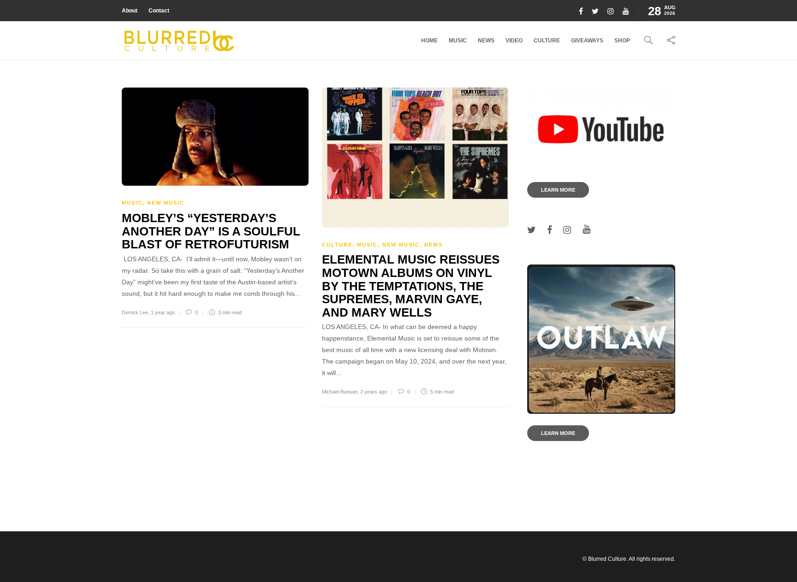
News (486, 40)
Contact (159, 10)
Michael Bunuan (339, 391)
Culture (547, 40)
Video (514, 40)
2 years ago (373, 391)
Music (458, 40)
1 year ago (163, 312)
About (129, 10)
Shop (622, 40)
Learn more (558, 190)
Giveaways (587, 40)
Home (429, 40)
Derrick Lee (135, 312)
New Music (165, 203)
